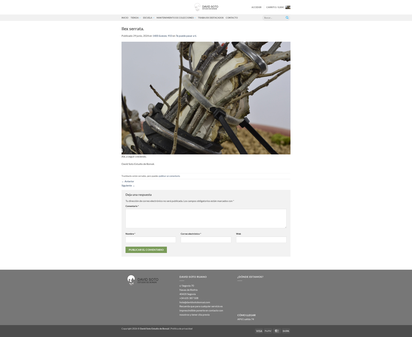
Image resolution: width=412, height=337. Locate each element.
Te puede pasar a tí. (186, 35)
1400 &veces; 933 (162, 35)
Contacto (232, 17)
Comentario (132, 206)
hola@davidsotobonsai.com (194, 302)
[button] (257, 7)
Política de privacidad (181, 328)
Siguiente (128, 185)
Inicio (125, 17)
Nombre (130, 233)
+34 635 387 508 (188, 297)
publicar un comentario (169, 176)
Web (238, 233)
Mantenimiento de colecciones (175, 17)
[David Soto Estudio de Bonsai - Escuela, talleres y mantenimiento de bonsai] (206, 7)
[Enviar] (287, 17)
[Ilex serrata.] (206, 97)
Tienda (135, 17)
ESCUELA (147, 17)
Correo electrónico (191, 233)
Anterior (128, 181)
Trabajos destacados (211, 17)
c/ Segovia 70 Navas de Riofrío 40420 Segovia (188, 289)
